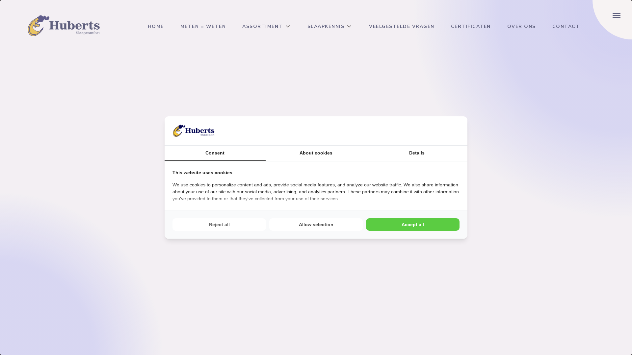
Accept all (413, 224)
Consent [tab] (214, 152)
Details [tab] (417, 152)
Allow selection (316, 224)
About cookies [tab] (316, 152)
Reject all (219, 224)
